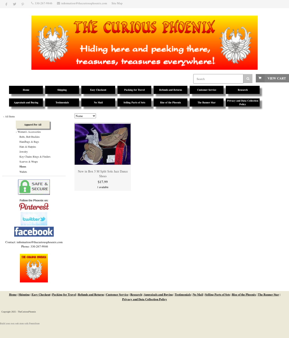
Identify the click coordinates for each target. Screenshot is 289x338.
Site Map (117, 3)
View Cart (277, 78)
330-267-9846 (43, 3)
